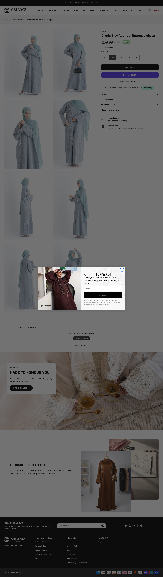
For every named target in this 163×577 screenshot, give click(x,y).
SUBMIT (103, 295)
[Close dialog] (122, 270)
